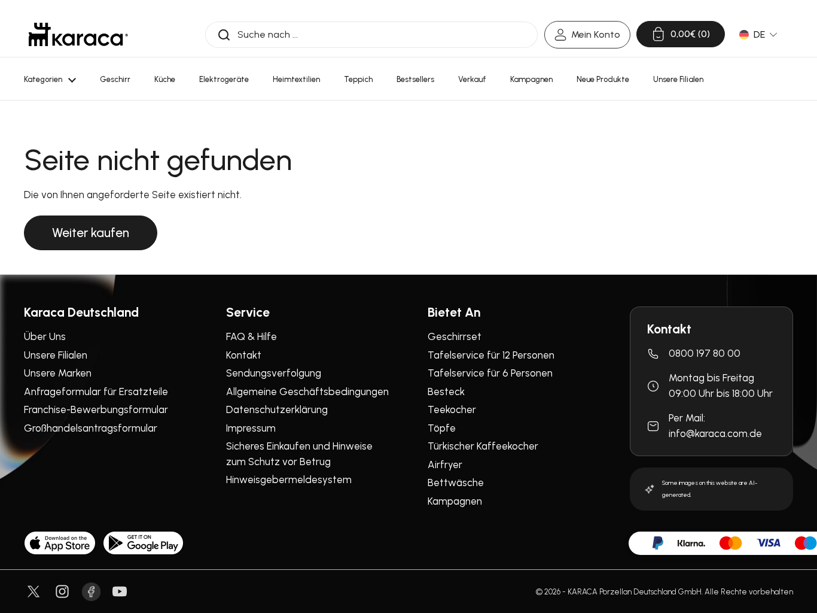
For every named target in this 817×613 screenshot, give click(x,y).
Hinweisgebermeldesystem (289, 479)
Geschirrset (454, 336)
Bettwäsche (456, 482)
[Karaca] (78, 34)
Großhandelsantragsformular (90, 428)
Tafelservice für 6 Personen (490, 373)
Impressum (251, 428)
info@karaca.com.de (715, 433)
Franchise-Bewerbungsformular (96, 409)
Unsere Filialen (55, 355)
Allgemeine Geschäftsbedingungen (307, 391)
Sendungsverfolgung (273, 373)
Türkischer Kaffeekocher (483, 446)
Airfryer (445, 465)
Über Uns (45, 336)
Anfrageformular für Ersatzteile (96, 391)
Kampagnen (455, 501)
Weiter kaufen (90, 232)
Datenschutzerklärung (277, 409)
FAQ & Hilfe (251, 336)
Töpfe (442, 428)
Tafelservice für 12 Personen (491, 355)
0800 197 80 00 (704, 353)
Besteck (446, 391)
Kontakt (243, 355)
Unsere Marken (58, 373)
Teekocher (452, 409)
